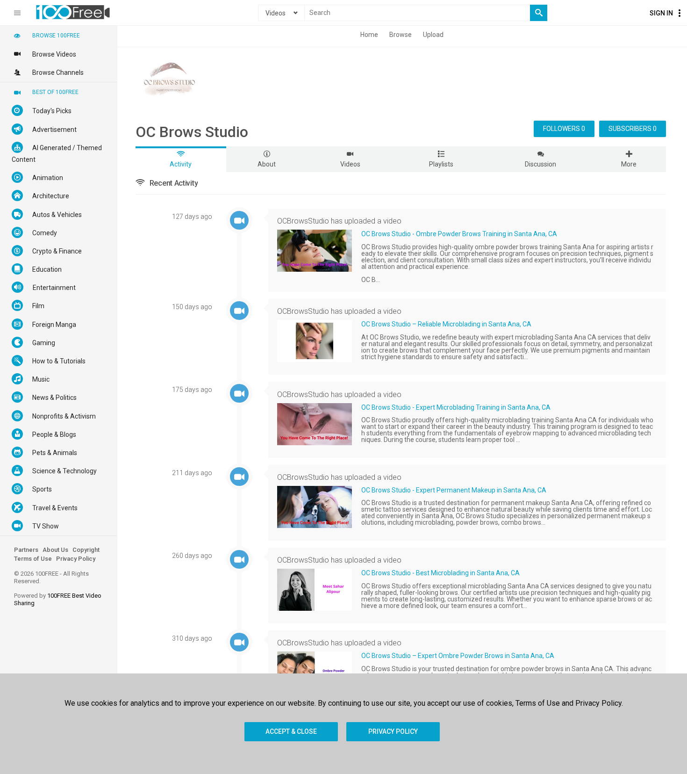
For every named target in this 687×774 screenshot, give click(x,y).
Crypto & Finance (57, 251)
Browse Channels (58, 72)
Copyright (86, 549)
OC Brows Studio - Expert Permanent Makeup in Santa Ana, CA (453, 490)
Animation (47, 177)
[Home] (73, 12)
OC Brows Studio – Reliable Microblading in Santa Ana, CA (446, 324)
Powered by (57, 599)
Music (41, 379)
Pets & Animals (54, 452)
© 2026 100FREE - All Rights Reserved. (51, 577)
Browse (400, 34)
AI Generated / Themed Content (57, 153)
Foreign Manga (54, 324)
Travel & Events (55, 508)
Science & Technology (64, 471)
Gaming (43, 343)
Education (47, 269)
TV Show (45, 526)
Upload (433, 34)
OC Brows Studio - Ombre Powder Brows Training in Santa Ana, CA (459, 234)
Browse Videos (54, 54)
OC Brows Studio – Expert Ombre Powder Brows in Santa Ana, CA (457, 655)
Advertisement (54, 129)
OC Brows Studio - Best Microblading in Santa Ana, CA (440, 573)
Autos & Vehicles (57, 214)
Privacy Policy (75, 558)
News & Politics (54, 397)
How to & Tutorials (59, 361)
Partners (26, 549)
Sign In (661, 13)
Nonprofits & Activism (64, 416)
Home (369, 34)
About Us (55, 549)
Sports (42, 489)
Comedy (44, 233)
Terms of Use (33, 558)
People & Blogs (54, 434)
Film (38, 306)
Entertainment (54, 287)
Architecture (50, 196)
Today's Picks (52, 111)
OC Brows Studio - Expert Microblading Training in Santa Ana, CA (456, 407)
